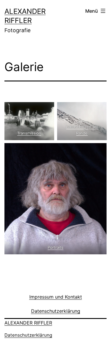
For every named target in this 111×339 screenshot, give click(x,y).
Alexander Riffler (28, 323)
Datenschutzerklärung (28, 335)
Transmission (29, 133)
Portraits (55, 247)
